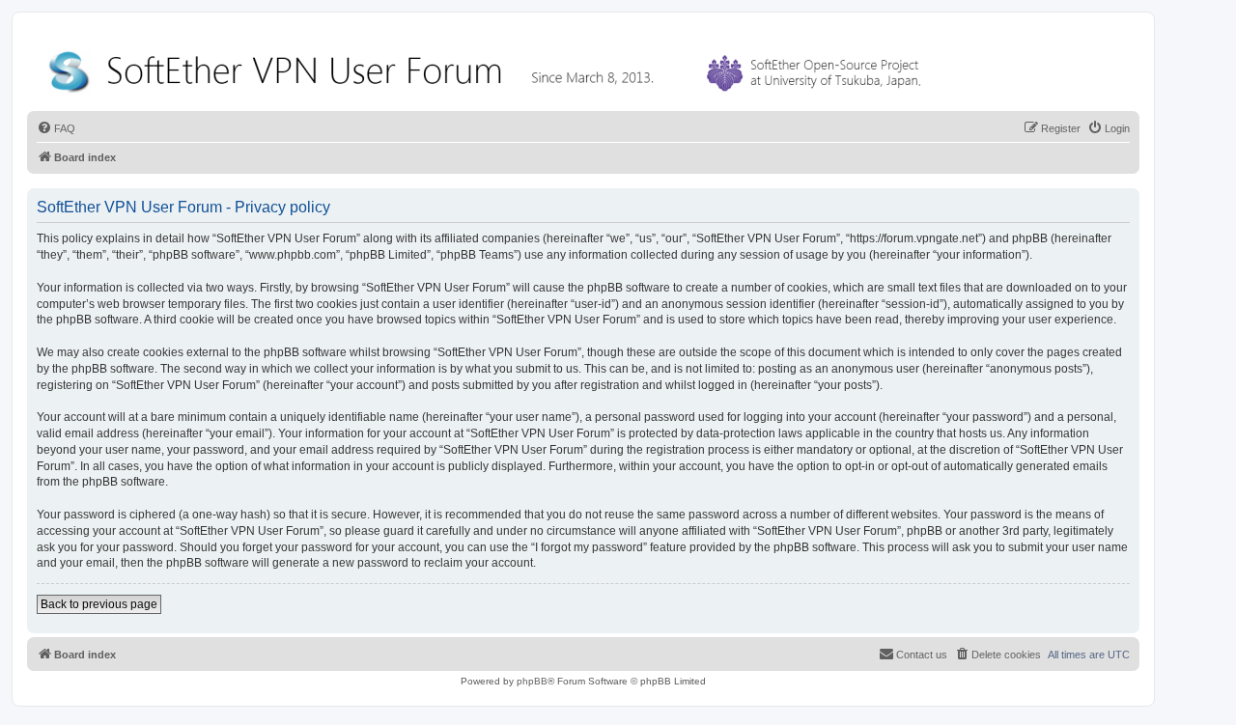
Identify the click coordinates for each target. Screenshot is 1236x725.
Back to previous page (99, 604)
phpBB (532, 681)
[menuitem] (56, 128)
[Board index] (488, 67)
